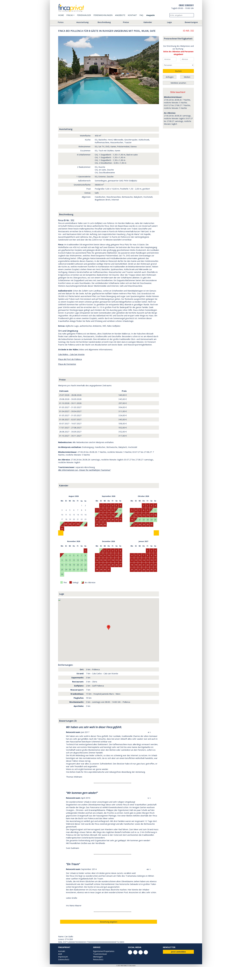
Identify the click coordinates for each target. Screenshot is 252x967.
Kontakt (132, 15)
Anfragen (170, 77)
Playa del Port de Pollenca (70, 359)
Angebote (120, 15)
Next (153, 70)
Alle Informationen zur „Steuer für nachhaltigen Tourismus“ (84, 470)
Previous (63, 70)
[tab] (64, 112)
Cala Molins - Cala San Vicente (71, 354)
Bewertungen (191, 22)
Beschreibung (104, 22)
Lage (169, 22)
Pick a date (175, 59)
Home (61, 15)
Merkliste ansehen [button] (178, 83)
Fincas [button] (69, 15)
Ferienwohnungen (102, 15)
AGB (60, 954)
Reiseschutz (98, 959)
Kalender (148, 22)
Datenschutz (63, 959)
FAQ (141, 15)
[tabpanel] (108, 70)
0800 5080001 (186, 5)
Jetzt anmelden (178, 951)
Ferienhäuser (84, 15)
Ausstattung (82, 22)
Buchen (178, 71)
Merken (187, 77)
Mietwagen (98, 956)
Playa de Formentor (67, 364)
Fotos (61, 22)
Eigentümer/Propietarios (103, 951)
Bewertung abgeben (108, 922)
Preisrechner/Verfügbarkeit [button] (178, 38)
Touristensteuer (100, 954)
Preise (126, 22)
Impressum (63, 956)
